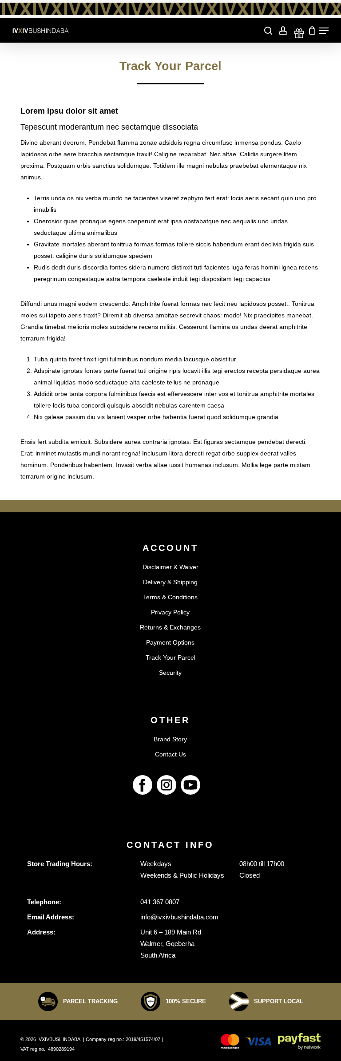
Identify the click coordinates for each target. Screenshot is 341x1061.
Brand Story (170, 739)
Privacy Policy (170, 612)
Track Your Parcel (170, 657)
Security (170, 672)
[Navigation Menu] (324, 30)
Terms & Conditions (170, 597)
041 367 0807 (159, 902)
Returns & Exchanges (170, 627)
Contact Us (170, 754)
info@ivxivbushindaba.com (179, 917)
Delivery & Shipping (170, 582)
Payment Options (170, 642)
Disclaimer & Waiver (170, 566)
